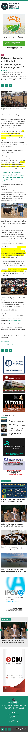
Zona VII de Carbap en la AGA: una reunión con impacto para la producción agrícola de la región (17, 430)
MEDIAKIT (14, 720)
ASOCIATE (14, 716)
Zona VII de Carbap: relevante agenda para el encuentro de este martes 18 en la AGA (17, 435)
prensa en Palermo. (9, 332)
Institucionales (6, 619)
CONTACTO (14, 712)
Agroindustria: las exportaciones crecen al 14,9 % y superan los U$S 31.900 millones (17, 421)
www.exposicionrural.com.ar (9, 345)
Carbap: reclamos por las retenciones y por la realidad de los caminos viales (17, 426)
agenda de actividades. (15, 320)
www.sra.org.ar (5, 341)
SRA (2, 54)
